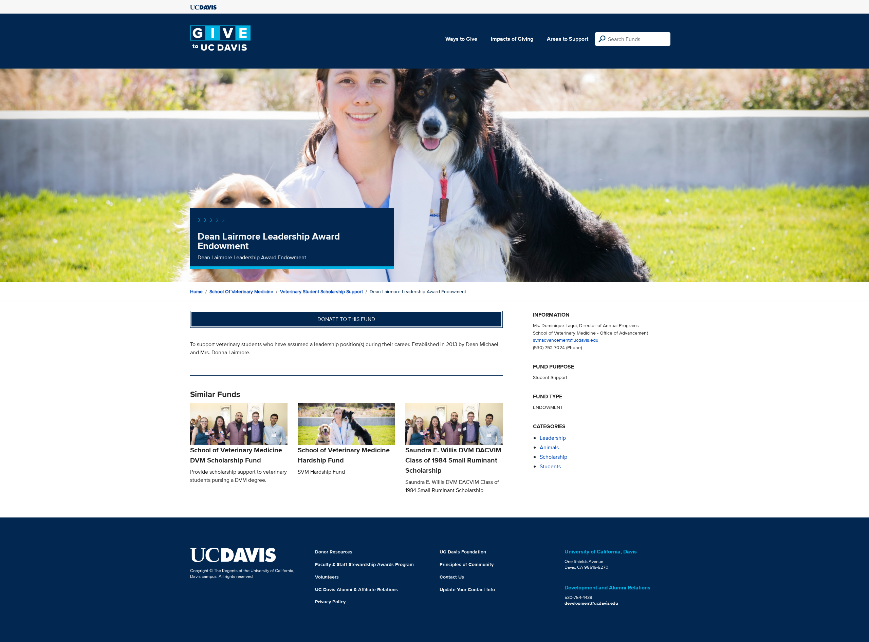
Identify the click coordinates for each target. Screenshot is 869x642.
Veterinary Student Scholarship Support (321, 291)
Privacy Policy (330, 601)
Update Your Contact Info (467, 589)
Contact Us (452, 576)
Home (196, 291)
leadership (553, 438)
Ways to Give (461, 39)
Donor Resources (333, 551)
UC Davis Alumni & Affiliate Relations (356, 589)
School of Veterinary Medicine (241, 291)
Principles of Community (467, 564)
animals (549, 447)
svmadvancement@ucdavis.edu (565, 339)
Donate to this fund (346, 319)
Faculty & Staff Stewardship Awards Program (364, 564)
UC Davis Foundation (463, 551)
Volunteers (327, 576)
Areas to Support (567, 39)
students (550, 466)
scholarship (553, 457)
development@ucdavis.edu (591, 603)
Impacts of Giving (512, 39)
